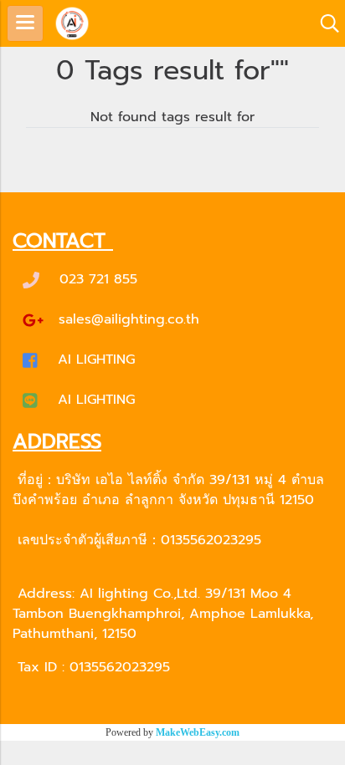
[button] (324, 23)
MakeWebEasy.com (197, 732)
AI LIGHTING (96, 359)
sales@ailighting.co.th (129, 319)
